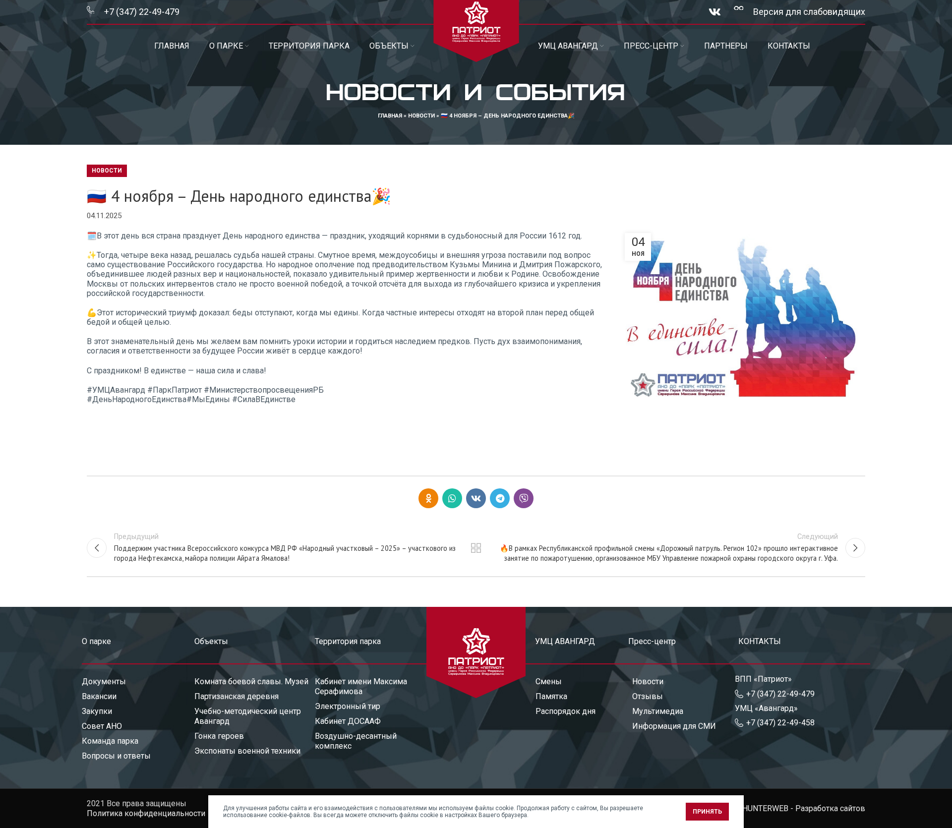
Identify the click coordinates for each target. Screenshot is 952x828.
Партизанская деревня (236, 696)
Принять (707, 811)
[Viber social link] (524, 498)
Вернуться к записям (476, 548)
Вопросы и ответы (116, 756)
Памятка (551, 696)
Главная (390, 116)
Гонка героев (219, 736)
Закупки (97, 711)
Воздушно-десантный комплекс (356, 741)
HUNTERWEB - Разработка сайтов (803, 808)
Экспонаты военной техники (247, 751)
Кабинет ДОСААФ (348, 721)
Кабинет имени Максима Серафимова (361, 686)
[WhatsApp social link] (452, 498)
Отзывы (647, 696)
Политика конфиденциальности (146, 813)
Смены (549, 681)
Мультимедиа (657, 711)
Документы (104, 681)
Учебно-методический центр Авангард (247, 716)
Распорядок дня (565, 711)
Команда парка (110, 741)
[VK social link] (715, 11)
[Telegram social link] (500, 498)
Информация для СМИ (674, 726)
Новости (421, 116)
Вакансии (99, 696)
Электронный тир (347, 706)
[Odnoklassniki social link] (428, 498)
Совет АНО (102, 726)
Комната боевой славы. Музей (251, 681)
